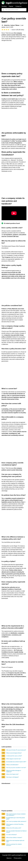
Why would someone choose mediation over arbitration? (16, 814)
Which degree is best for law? (13, 758)
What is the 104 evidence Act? (13, 828)
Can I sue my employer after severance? (16, 821)
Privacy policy (17, 858)
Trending (4, 6)
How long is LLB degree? (12, 777)
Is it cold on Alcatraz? (11, 834)
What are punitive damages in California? (13, 771)
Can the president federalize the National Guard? (16, 831)
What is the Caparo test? (12, 774)
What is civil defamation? (12, 764)
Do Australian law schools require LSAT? (16, 761)
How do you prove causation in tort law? (16, 767)
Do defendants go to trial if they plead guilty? (15, 818)
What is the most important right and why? (15, 841)
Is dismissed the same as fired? (14, 755)
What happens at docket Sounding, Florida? (15, 825)
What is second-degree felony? (14, 753)
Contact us (18, 6)
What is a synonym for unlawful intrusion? (14, 845)
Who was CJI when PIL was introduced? (16, 750)
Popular (11, 6)
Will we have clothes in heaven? (14, 837)
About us (9, 858)
